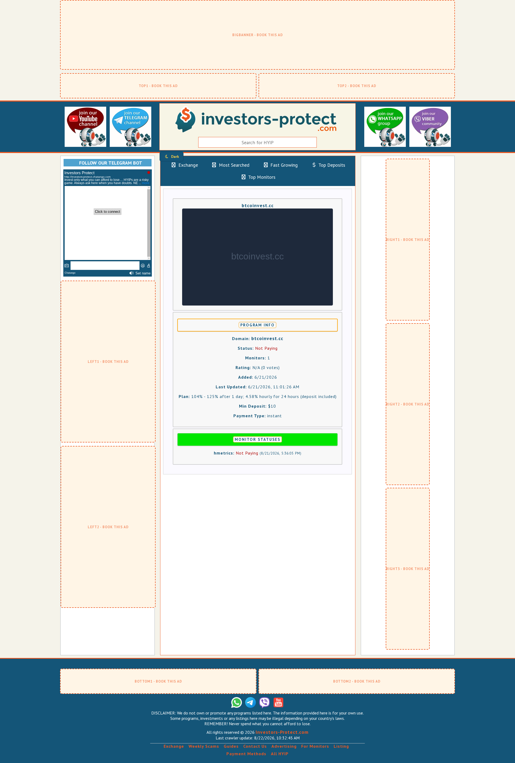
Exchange (187, 165)
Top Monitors (261, 177)
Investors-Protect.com (282, 732)
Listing (341, 746)
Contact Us (255, 746)
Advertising (284, 746)
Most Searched (233, 165)
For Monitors (315, 746)
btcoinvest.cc (258, 205)
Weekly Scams (204, 746)
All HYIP (280, 753)
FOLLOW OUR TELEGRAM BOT (110, 163)
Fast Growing (283, 165)
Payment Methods (246, 753)
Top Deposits (331, 165)
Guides (231, 746)
